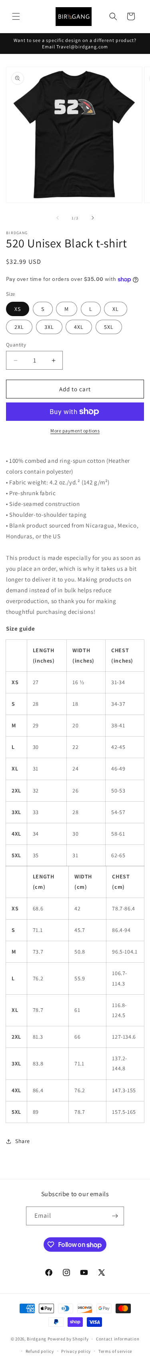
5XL (109, 327)
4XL (79, 327)
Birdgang (36, 1339)
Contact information (117, 1339)
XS (17, 309)
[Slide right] (93, 218)
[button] (16, 16)
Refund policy (40, 1351)
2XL (19, 327)
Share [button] (22, 1141)
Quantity (16, 344)
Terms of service (115, 1351)
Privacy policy (76, 1351)
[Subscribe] (115, 1216)
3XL (49, 327)
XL (115, 309)
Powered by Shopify (68, 1339)
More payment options (75, 431)
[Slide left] (57, 218)
